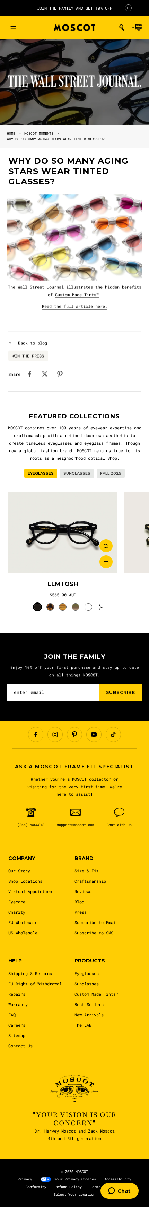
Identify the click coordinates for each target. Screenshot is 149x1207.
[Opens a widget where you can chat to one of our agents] (119, 1191)
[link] (62, 533)
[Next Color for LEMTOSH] (101, 607)
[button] (121, 27)
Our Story (19, 870)
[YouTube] (94, 734)
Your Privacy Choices (75, 1179)
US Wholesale (22, 932)
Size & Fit (86, 870)
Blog (79, 901)
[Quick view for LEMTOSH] (106, 545)
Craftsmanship (90, 881)
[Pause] (128, 8)
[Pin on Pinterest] (60, 374)
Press (80, 912)
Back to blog (32, 342)
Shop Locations (25, 881)
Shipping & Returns (30, 973)
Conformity (36, 1187)
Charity (16, 912)
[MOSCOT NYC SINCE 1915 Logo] (74, 27)
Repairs (16, 994)
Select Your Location (74, 1194)
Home (11, 133)
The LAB (82, 1025)
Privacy (25, 1179)
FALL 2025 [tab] (110, 473)
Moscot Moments (38, 133)
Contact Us (20, 1045)
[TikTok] (113, 734)
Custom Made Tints (77, 294)
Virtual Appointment (31, 891)
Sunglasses (86, 983)
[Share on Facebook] (29, 374)
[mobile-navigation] (13, 27)
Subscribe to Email (96, 922)
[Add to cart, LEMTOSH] (106, 561)
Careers (16, 1025)
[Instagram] (55, 734)
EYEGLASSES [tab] (41, 473)
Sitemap (16, 1035)
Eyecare (16, 901)
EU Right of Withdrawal (35, 983)
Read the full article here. (74, 306)
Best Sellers (89, 1004)
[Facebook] (35, 734)
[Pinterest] (74, 734)
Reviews (82, 891)
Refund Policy (68, 1187)
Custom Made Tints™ (96, 994)
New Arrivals (89, 1014)
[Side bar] (141, 603)
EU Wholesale (22, 922)
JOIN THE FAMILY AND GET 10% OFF (74, 8)
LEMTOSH (62, 584)
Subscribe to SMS (93, 932)
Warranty (18, 1004)
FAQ (12, 1014)
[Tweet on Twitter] (44, 374)
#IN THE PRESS (28, 355)
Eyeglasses (86, 973)
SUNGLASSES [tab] (76, 473)
